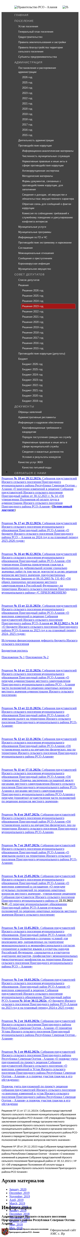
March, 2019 (17, 1203)
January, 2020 (17, 1189)
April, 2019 (16, 1200)
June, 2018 (16, 1224)
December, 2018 (19, 1214)
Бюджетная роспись (15, 650)
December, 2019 (19, 1193)
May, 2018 (16, 1228)
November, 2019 (19, 1196)
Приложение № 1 (13, 657)
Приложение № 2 (37, 657)
